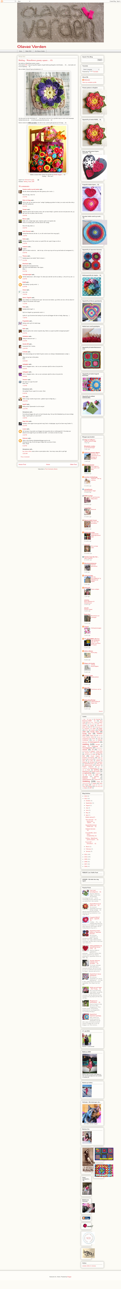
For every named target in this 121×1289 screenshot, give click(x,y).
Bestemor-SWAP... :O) (88, 721)
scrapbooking (86, 773)
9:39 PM (25, 393)
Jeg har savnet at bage (90, 441)
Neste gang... (94, 652)
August (88, 805)
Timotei (86, 626)
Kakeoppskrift (87, 754)
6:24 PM (25, 286)
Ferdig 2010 (94, 732)
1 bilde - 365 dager (87, 719)
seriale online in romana (89, 1266)
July (87, 808)
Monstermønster (89, 465)
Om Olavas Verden (40, 51)
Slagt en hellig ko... (90, 439)
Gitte (24, 396)
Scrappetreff (98, 773)
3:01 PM (25, 206)
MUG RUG (99, 763)
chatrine (86, 600)
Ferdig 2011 (86, 733)
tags (90, 783)
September (89, 803)
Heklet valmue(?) (90, 817)
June (87, 810)
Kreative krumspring (88, 757)
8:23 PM (25, 425)
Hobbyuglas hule (89, 532)
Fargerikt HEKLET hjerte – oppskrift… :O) (95, 919)
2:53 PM (25, 197)
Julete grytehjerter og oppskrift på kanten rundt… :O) (96, 947)
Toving (86, 785)
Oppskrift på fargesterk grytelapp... (96, 1015)
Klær (99, 754)
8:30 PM (25, 333)
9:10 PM (25, 340)
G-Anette (25, 351)
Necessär (93, 509)
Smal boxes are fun (96, 689)
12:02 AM (25, 453)
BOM (88, 723)
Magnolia (84, 762)
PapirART (98, 765)
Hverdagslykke (87, 748)
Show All (100, 711)
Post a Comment (25, 457)
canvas (93, 723)
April (87, 815)
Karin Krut (87, 614)
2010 (86, 857)
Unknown (25, 438)
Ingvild (24, 404)
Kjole (94, 754)
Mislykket (99, 762)
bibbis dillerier (88, 651)
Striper (98, 781)
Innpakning (98, 748)
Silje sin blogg (27, 200)
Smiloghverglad (27, 274)
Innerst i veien (88, 675)
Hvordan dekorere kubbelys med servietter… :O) (95, 962)
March (88, 846)
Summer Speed (88, 609)
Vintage (90, 786)
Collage (92, 725)
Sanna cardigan (95, 589)
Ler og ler (90, 759)
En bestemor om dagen (89, 728)
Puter (88, 770)
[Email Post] (38, 179)
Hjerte (84, 746)
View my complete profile (89, 82)
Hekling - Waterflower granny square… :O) (91, 838)
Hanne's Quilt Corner (90, 520)
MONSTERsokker (89, 763)
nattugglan (25, 364)
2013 (86, 796)
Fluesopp (99, 737)
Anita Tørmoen (27, 231)
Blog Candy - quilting (92, 722)
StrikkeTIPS (97, 779)
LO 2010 (97, 759)
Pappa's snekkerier (87, 766)
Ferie (99, 735)
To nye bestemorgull (89, 447)
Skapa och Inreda (89, 663)
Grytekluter (85, 740)
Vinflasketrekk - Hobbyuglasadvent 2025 (96, 535)
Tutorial (93, 784)
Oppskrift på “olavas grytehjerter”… (95, 974)
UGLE (99, 784)
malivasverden (88, 575)
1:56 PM (25, 435)
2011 (85, 854)
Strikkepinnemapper (96, 628)
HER (26, 65)
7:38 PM (25, 317)
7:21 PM (25, 303)
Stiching (96, 776)
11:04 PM (25, 348)
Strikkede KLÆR (89, 778)
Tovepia (25, 209)
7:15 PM (25, 385)
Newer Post (22, 464)
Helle (24, 328)
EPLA (86, 730)
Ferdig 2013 (93, 735)
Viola (24, 307)
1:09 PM (25, 418)
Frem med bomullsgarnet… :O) (95, 891)
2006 (86, 866)
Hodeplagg (95, 746)
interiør (84, 749)
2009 (86, 859)
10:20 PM (25, 401)
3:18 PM (25, 235)
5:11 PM (25, 260)
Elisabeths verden (89, 446)
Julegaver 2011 (89, 752)
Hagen (93, 740)
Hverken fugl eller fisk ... (91, 557)
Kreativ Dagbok (95, 756)
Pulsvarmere (93, 768)
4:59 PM (25, 252)
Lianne (24, 429)
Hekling (25, 181)
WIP (33, 181)
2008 (86, 861)
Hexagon (98, 744)
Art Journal (97, 719)
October (88, 800)
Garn (99, 738)
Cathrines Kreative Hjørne (92, 452)
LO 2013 (90, 760)
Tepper (94, 783)
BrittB (24, 282)
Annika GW (26, 344)
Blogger (69, 1276)
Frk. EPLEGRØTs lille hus (91, 639)
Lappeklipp (87, 508)
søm (96, 775)
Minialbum (92, 762)
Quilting (96, 770)
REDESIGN (85, 771)
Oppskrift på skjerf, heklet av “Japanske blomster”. (95, 932)
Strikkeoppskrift (86, 779)
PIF (99, 766)
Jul (93, 749)
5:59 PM (25, 279)
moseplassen (88, 489)
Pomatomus (85, 768)
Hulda (24, 239)
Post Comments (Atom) (51, 469)
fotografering (85, 738)
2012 (86, 798)
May (87, 812)
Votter (85, 788)
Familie (93, 730)
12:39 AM (25, 361)
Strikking (86, 781)
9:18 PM (25, 446)
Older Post (73, 464)
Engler (100, 728)
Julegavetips (98, 752)
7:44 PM (25, 325)
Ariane (24, 290)
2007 (86, 864)
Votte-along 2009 (98, 786)
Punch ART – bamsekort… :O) (90, 842)
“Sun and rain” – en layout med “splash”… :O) (90, 821)
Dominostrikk (98, 727)
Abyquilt (86, 688)
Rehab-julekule (95, 677)
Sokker (90, 775)
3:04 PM (25, 215)
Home (20, 51)
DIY (91, 727)
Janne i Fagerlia (27, 297)
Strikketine (25, 336)
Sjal (83, 775)
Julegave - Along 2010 (96, 751)
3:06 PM (25, 228)
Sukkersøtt (84, 783)
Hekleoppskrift (94, 742)
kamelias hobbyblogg (90, 477)
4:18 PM (25, 243)
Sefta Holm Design (89, 700)
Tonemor (25, 379)
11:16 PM (25, 408)
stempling (85, 776)
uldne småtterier (88, 558)
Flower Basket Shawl (88, 737)
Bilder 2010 (28, 51)
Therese (25, 256)
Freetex (93, 738)
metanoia (25, 246)
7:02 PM (25, 294)
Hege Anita (26, 421)
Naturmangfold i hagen (90, 490)
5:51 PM (25, 271)
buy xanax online (27, 451)
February (88, 849)
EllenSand (25, 263)
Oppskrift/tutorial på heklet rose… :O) (90, 825)
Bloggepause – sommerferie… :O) (95, 1001)
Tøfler (100, 783)
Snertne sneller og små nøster (31, 189)
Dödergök (87, 587)
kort (83, 756)
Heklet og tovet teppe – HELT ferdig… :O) (96, 988)
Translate (95, 71)
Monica (25, 218)
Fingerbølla (26, 321)
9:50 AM (25, 368)
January (88, 851)
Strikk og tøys (88, 495)
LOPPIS (98, 760)
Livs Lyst (87, 544)
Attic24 (86, 608)
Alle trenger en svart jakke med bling (95, 468)
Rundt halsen (96, 771)
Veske (29, 181)
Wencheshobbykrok (90, 563)
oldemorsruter (88, 765)
